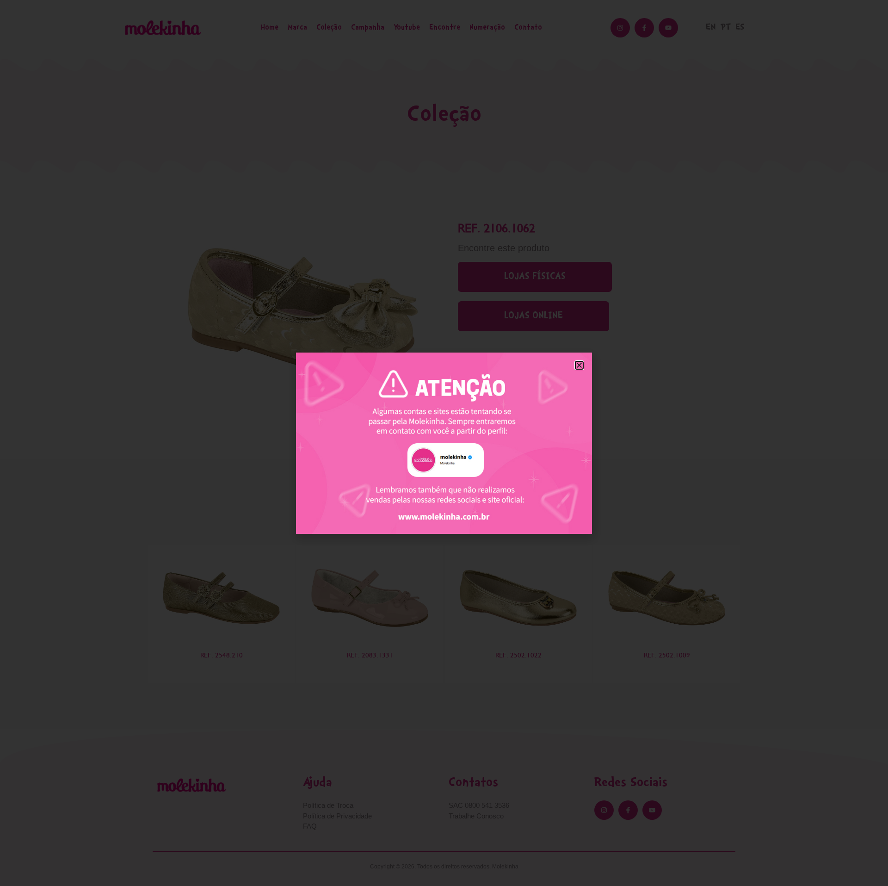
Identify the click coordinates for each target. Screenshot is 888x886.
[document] (444, 443)
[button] (579, 365)
